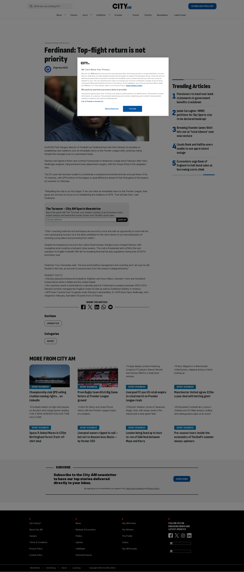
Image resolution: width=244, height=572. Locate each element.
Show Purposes (112, 109)
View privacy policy (134, 86)
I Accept (132, 109)
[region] (123, 86)
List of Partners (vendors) (92, 101)
